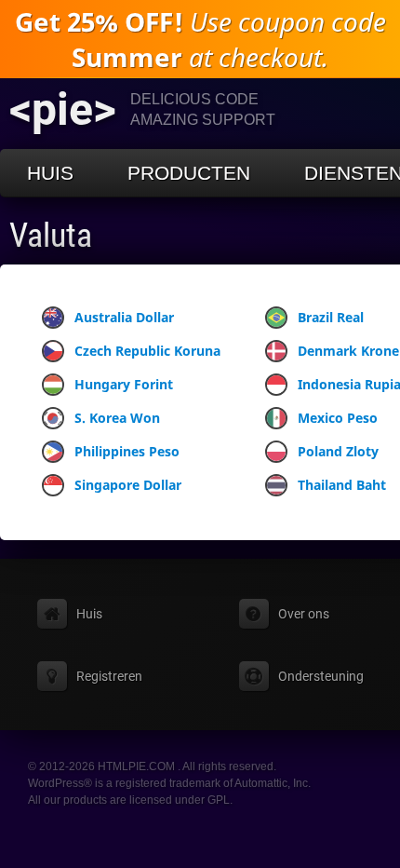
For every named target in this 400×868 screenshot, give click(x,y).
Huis (50, 172)
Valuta (50, 235)
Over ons (303, 613)
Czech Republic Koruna (147, 350)
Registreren (109, 676)
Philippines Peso (127, 451)
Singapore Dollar (127, 485)
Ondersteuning (321, 676)
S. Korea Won (117, 418)
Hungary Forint (123, 384)
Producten (188, 172)
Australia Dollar (124, 317)
